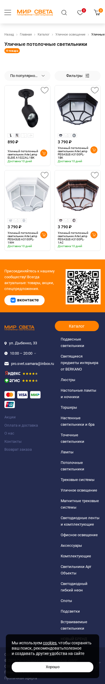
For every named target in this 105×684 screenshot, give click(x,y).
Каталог (44, 34)
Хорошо (53, 667)
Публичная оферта (20, 678)
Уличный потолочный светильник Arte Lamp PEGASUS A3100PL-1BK (73, 152)
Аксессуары (71, 545)
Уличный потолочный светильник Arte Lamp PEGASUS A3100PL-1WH (23, 237)
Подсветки (70, 611)
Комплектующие (76, 556)
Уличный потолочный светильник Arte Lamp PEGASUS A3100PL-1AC (73, 237)
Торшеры (69, 407)
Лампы (67, 452)
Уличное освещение (70, 34)
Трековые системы (77, 479)
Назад (9, 34)
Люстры (68, 380)
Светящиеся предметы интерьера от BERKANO (79, 362)
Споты (66, 600)
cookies (50, 643)
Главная (26, 34)
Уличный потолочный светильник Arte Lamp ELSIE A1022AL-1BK (23, 154)
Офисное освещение (79, 535)
